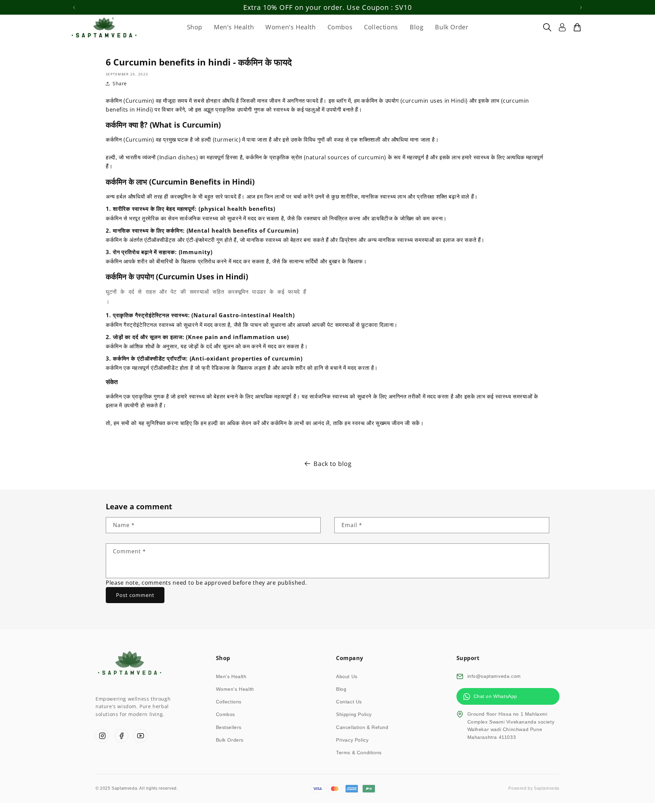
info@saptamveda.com (494, 676)
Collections (229, 701)
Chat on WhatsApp (496, 696)
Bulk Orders (230, 740)
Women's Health (235, 689)
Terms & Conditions (359, 752)
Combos (225, 714)
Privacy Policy (352, 740)
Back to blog (332, 463)
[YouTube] (140, 736)
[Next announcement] (580, 7)
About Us (347, 676)
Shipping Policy (354, 714)
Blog (341, 689)
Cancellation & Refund (362, 727)
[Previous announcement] (74, 7)
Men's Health (231, 676)
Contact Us (349, 701)
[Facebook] (121, 736)
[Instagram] (102, 736)
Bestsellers (229, 727)
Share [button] (120, 83)
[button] (547, 27)
